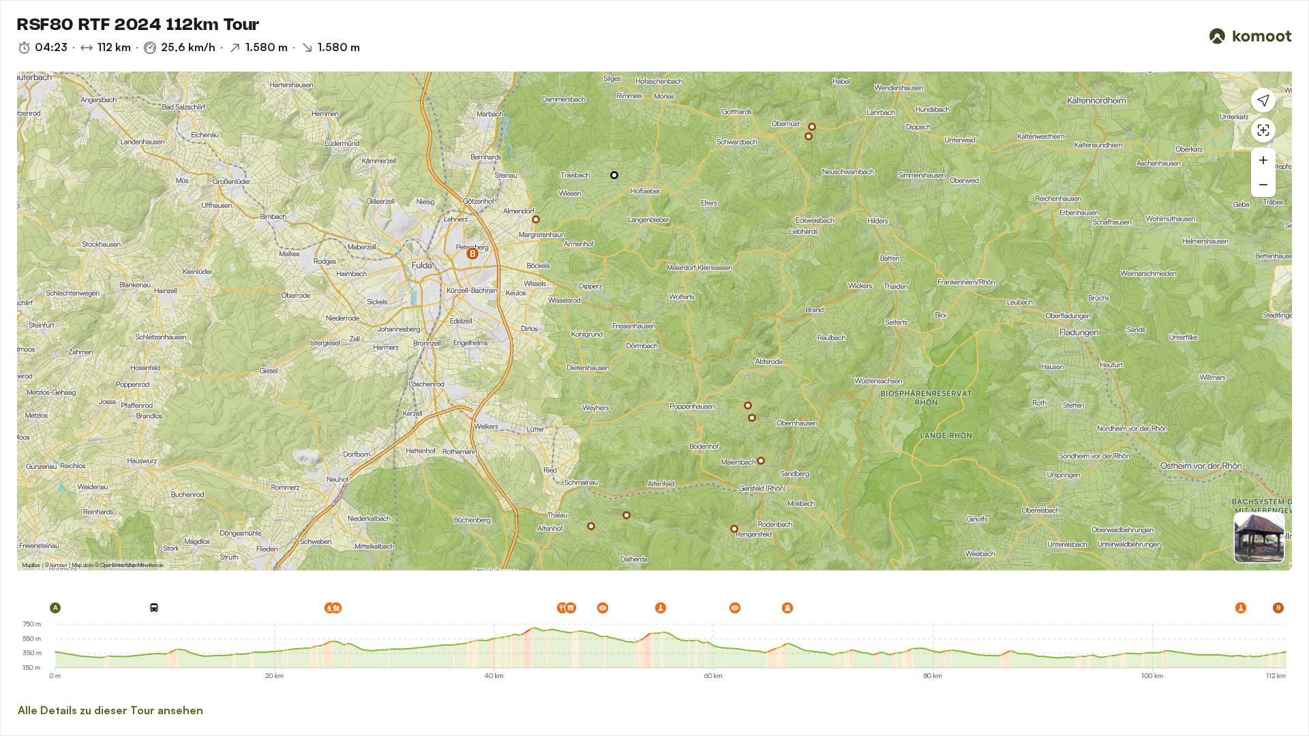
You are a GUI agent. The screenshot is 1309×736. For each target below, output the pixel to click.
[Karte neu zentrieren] (1263, 130)
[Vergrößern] (1263, 160)
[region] (654, 321)
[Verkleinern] (1263, 184)
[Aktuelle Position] (1263, 100)
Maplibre (31, 565)
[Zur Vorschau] (1259, 537)
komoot (58, 565)
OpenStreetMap (118, 565)
